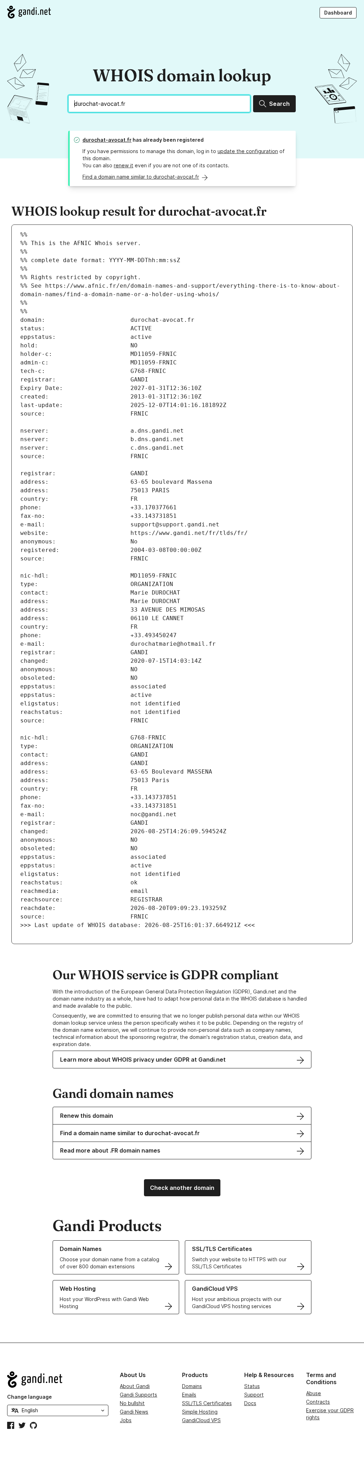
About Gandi (135, 1386)
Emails (189, 1395)
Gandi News (134, 1412)
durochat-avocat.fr (107, 140)
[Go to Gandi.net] (29, 12)
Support (254, 1395)
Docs (250, 1403)
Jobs (126, 1420)
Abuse (313, 1393)
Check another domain (182, 1187)
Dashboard (338, 13)
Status (252, 1386)
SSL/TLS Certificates (207, 1403)
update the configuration (248, 151)
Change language (29, 1397)
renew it (123, 165)
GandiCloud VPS (201, 1420)
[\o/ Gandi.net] (57, 1379)
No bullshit (132, 1403)
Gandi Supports (138, 1395)
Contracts (318, 1402)
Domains (192, 1386)
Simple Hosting (200, 1412)
